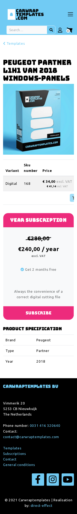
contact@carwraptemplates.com (31, 437)
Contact (9, 459)
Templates (15, 43)
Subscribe (39, 313)
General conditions (19, 465)
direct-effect (42, 505)
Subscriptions (14, 454)
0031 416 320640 (45, 425)
